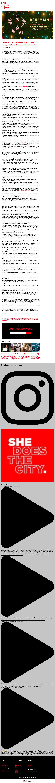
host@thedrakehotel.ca (23, 86)
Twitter (29, 763)
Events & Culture (5, 40)
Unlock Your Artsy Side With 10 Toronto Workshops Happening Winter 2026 (25, 356)
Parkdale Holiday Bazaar (25, 318)
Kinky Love (17, 318)
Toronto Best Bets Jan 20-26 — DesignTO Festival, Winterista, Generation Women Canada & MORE (15, 357)
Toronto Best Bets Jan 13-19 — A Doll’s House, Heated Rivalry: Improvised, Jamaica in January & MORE (35, 357)
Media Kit (3, 770)
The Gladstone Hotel (16, 319)
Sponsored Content (5, 771)
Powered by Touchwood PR (27, 777)
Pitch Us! (3, 764)
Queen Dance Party (34, 318)
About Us (16, 771)
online (28, 144)
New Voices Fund (5, 765)
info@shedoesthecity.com (33, 771)
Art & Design (17, 767)
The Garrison (8, 319)
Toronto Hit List (5, 320)
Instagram (30, 765)
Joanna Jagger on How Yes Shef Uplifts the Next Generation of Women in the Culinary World (6, 356)
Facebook (30, 764)
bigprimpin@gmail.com (25, 190)
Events (16, 770)
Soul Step (4, 319)
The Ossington (24, 319)
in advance (10, 297)
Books (16, 766)
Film (15, 763)
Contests (3, 772)
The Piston (29, 319)
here (31, 99)
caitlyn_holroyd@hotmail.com (26, 313)
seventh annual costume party (19, 142)
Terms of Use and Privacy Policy (34, 772)
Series (16, 764)
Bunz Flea (31, 289)
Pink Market (17, 58)
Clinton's (6, 318)
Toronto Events (35, 319)
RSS (29, 766)
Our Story (3, 763)
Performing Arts (18, 765)
